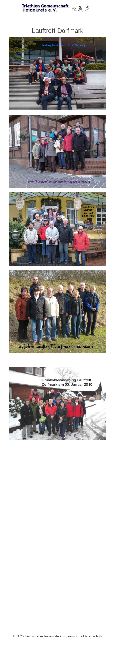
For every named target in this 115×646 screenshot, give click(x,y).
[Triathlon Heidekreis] (57, 8)
